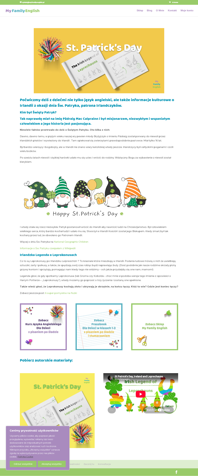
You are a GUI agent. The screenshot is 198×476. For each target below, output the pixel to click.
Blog (149, 11)
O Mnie (160, 11)
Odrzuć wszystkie (23, 464)
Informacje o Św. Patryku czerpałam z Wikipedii (48, 248)
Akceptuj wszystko (52, 464)
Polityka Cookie (25, 456)
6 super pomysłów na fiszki (61, 293)
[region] (38, 448)
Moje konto (187, 11)
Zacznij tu (89, 464)
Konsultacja (104, 464)
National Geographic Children (71, 241)
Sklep (140, 11)
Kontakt (172, 11)
